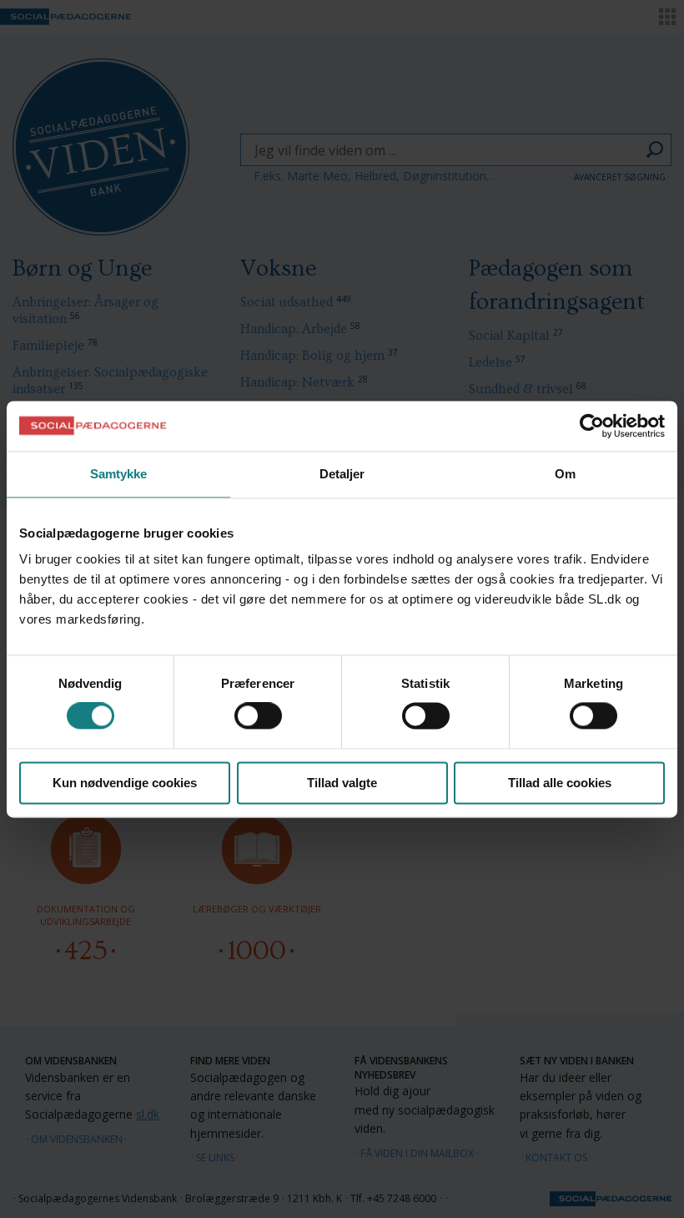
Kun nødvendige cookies (125, 783)
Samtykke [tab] (119, 474)
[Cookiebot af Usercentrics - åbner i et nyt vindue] (592, 425)
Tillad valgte (342, 783)
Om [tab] (565, 474)
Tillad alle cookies (559, 783)
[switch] (258, 716)
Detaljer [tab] (342, 474)
